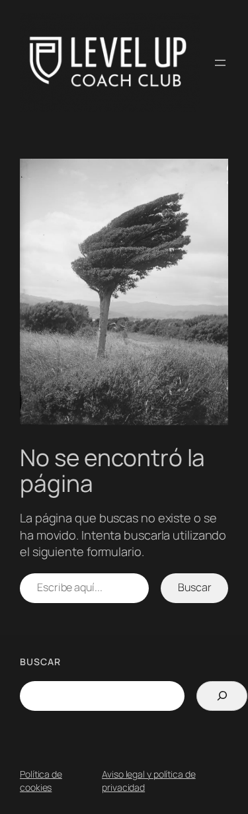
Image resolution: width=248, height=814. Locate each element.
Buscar (194, 587)
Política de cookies (41, 781)
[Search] (221, 696)
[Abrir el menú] (220, 63)
